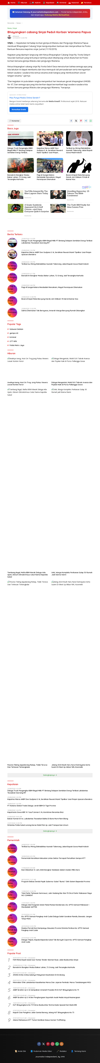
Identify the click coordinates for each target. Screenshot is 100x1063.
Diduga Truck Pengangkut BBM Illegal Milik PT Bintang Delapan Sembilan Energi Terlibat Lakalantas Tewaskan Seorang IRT (20, 150)
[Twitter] (43, 1044)
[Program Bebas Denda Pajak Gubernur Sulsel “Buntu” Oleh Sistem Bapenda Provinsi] (12, 883)
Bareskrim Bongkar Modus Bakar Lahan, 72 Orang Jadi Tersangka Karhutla (18, 177)
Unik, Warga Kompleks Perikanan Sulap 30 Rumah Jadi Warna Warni (71, 573)
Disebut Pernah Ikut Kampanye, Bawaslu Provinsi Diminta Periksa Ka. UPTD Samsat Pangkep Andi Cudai (55, 929)
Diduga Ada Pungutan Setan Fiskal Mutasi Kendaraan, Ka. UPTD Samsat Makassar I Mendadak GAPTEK (55, 906)
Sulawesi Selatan (16, 329)
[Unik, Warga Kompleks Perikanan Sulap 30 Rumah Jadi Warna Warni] (72, 479)
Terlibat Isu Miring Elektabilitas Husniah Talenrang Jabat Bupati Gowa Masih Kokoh (79, 150)
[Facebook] (39, 1044)
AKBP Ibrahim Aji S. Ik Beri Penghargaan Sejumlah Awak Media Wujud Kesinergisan (46, 997)
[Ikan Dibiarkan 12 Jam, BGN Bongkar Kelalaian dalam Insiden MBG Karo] (12, 872)
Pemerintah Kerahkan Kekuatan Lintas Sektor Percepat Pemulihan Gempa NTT (53, 858)
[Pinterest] (48, 1044)
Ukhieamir (16, 36)
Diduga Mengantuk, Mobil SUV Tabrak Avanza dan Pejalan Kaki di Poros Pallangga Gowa (71, 383)
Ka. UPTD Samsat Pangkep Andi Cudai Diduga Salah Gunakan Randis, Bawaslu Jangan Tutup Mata (56, 917)
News (9, 28)
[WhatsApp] (57, 1044)
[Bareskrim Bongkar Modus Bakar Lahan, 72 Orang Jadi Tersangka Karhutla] (20, 165)
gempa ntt (14, 333)
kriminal (13, 337)
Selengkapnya (49, 775)
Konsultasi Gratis (19, 109)
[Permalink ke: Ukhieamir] (10, 37)
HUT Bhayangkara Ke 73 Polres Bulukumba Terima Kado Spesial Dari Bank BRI (45, 1005)
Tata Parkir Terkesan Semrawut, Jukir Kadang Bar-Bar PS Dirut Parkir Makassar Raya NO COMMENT (56, 894)
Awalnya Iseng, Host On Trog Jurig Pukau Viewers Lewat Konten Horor (27, 383)
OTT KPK (13, 341)
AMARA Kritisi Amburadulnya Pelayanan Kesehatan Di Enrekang (39, 975)
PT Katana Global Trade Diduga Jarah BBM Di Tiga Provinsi (31, 806)
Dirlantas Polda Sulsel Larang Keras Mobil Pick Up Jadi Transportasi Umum (37, 825)
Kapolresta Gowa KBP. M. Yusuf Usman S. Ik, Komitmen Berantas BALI (35, 812)
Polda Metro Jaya (17, 345)
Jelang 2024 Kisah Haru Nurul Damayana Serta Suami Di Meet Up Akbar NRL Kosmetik (70, 766)
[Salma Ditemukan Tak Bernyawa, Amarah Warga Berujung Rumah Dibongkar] (12, 313)
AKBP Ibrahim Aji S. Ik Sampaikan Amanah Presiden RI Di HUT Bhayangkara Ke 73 (46, 990)
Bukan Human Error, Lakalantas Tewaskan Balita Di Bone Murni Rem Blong (37, 819)
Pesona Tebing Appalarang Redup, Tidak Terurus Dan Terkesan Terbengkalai (27, 766)
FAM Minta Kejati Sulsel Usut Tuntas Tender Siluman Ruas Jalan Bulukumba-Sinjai (45, 960)
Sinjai (15, 28)
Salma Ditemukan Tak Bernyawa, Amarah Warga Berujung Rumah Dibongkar (53, 311)
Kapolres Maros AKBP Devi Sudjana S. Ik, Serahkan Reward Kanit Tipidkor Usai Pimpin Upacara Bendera (50, 150)
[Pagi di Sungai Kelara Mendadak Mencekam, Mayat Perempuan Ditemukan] (50, 165)
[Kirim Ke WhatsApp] (91, 121)
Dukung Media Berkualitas (57, 15)
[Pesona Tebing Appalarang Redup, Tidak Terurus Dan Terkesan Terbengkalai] (28, 672)
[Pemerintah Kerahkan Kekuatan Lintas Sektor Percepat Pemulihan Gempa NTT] (12, 860)
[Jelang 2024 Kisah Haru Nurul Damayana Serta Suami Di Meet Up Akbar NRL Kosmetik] (72, 672)
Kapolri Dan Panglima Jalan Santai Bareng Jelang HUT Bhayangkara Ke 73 (43, 1012)
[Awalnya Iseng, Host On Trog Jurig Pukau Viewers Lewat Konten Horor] (28, 368)
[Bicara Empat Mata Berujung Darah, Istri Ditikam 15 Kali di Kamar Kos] (79, 165)
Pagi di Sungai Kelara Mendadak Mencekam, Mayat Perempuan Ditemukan (49, 177)
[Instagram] (53, 1044)
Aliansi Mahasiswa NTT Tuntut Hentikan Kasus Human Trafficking (39, 1020)
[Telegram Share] (86, 121)
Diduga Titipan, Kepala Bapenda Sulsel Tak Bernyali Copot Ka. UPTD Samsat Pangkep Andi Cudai (56, 941)
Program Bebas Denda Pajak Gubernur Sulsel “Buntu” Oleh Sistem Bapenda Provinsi (55, 881)
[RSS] (62, 1044)
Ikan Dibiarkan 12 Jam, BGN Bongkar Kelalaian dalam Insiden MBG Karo (50, 870)
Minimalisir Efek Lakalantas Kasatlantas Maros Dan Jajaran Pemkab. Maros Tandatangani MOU (52, 982)
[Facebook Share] (71, 121)
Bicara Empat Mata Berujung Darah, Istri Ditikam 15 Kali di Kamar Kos (78, 177)
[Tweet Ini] (76, 121)
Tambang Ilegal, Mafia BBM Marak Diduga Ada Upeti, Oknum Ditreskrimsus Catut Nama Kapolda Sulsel (27, 574)
